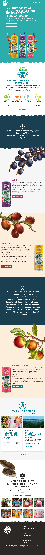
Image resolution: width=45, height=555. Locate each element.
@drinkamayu (26, 495)
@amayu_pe (26, 546)
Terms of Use (27, 540)
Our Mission (22, 109)
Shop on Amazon (11, 25)
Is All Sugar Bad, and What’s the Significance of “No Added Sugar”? (11, 435)
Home (25, 526)
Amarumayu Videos (29, 531)
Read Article (8, 448)
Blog (24, 533)
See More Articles (22, 454)
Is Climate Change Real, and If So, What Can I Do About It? (33, 434)
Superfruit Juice (28, 528)
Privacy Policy (28, 538)
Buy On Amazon (36, 2)
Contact (26, 542)
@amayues (35, 546)
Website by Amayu (40, 553)
